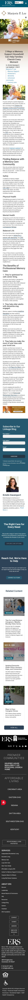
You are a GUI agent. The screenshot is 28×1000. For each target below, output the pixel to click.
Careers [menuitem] (4, 905)
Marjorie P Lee (11, 69)
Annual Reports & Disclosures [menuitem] (10, 893)
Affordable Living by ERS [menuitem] (8, 869)
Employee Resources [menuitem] (14, 932)
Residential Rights (15, 993)
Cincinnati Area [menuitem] (15, 789)
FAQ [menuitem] (3, 896)
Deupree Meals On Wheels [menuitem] (9, 875)
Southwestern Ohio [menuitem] (15, 821)
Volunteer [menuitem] (4, 909)
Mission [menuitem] (4, 887)
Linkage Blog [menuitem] (5, 902)
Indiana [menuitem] (14, 805)
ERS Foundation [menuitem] (6, 912)
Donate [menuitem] (14, 921)
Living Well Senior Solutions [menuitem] (9, 878)
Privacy (4, 990)
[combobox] (18, 2)
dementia (11, 76)
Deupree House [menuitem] (12, 763)
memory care (12, 82)
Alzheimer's (12, 74)
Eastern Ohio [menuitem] (15, 797)
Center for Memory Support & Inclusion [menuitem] (12, 872)
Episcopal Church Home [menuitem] (13, 768)
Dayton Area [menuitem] (15, 813)
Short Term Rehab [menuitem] (6, 866)
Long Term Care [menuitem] (6, 863)
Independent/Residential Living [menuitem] (10, 853)
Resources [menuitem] (4, 899)
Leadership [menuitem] (5, 890)
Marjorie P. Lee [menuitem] (12, 765)
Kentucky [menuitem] (14, 829)
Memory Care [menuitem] (5, 859)
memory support (15, 148)
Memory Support (13, 71)
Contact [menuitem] (14, 917)
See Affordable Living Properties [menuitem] (14, 842)
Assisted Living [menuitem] (6, 856)
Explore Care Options (14, 543)
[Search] (22, 2)
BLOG (10, 746)
